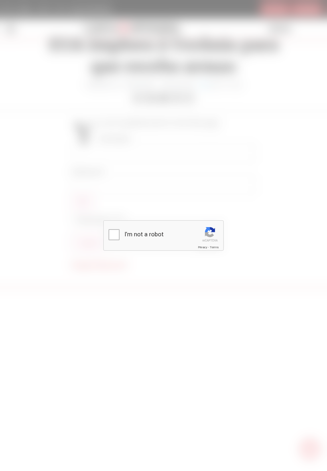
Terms (214, 247)
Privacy (202, 247)
